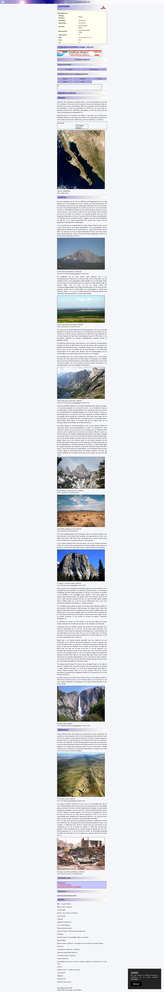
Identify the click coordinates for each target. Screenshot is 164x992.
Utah (82, 82)
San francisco (94, 69)
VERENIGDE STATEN (81, 74)
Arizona (65, 78)
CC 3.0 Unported (75, 273)
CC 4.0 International (75, 725)
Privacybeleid (134, 979)
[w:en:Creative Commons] (67, 585)
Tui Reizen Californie (82, 59)
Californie (82, 78)
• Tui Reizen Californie (64, 884)
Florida (99, 78)
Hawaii (65, 82)
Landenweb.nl (82, 2)
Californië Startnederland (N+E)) (66, 895)
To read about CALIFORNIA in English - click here (76, 47)
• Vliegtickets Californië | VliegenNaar (69, 886)
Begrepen (136, 984)
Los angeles (69, 69)
